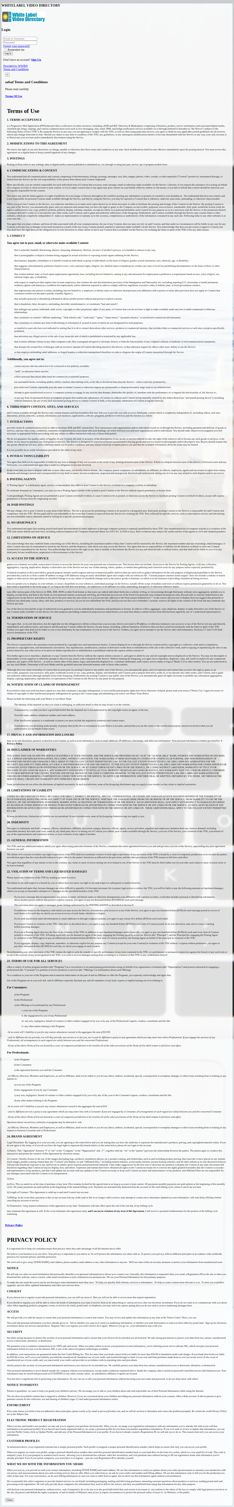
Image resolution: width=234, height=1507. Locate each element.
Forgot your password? (16, 46)
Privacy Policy (14, 1225)
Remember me (16, 49)
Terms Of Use (13, 96)
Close (10, 1500)
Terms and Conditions (16, 69)
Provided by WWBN (15, 65)
